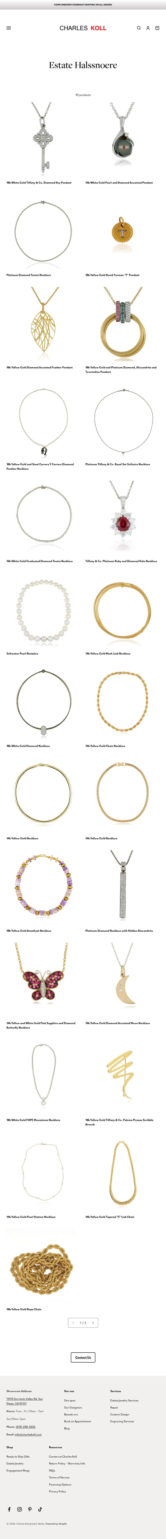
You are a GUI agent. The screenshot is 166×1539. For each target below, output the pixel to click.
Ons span (70, 1400)
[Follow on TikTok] (40, 1509)
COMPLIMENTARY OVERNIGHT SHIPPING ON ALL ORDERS (83, 4)
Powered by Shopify (56, 1523)
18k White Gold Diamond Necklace (28, 746)
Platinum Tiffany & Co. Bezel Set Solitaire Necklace (117, 464)
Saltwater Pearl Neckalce (22, 653)
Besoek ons (71, 1414)
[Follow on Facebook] (9, 1509)
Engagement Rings (18, 1470)
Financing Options (60, 1484)
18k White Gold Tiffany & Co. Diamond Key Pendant (38, 182)
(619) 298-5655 (25, 1426)
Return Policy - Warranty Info (67, 1463)
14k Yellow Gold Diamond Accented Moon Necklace (117, 1023)
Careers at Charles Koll (63, 1456)
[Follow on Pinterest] (30, 1509)
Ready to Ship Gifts (18, 1456)
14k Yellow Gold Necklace (22, 838)
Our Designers (73, 1407)
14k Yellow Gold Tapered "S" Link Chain (109, 1217)
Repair (114, 1407)
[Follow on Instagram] (19, 1509)
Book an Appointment (77, 1421)
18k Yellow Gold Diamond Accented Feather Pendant (39, 367)
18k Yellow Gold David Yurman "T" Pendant (112, 275)
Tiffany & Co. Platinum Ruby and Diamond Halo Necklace (121, 561)
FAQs (52, 1470)
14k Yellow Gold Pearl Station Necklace (30, 1217)
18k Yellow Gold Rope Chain (23, 1309)
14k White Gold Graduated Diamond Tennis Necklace (39, 561)
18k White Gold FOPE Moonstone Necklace (33, 1120)
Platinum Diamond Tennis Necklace (28, 275)
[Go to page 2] (93, 1322)
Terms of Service (59, 1477)
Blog (67, 1428)
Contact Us (83, 1357)
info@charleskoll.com (28, 1434)
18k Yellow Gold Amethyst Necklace (28, 931)
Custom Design (119, 1414)
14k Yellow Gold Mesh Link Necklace (107, 653)
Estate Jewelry (15, 1463)
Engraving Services (122, 1421)
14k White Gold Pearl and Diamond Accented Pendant (119, 182)
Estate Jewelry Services (124, 1400)
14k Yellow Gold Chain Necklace (105, 746)
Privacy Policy (57, 1491)
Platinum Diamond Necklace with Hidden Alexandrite (119, 931)
